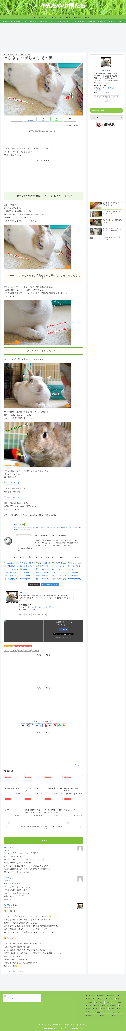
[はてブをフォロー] (29, 614)
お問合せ (84, 1025)
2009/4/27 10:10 (9, 880)
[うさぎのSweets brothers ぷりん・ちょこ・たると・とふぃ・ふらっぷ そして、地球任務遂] (59, 571)
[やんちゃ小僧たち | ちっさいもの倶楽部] (23, 538)
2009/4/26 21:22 (9, 850)
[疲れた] (37, 247)
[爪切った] (37, 322)
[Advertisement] (63, 38)
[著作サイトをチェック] (20, 614)
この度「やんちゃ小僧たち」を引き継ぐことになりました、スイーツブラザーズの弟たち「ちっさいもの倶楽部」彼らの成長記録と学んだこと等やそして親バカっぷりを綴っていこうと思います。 (56, 543)
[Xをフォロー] (23, 614)
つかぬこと (33, 609)
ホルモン (14, 650)
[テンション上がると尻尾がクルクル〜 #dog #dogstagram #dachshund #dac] (75, 571)
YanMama (8, 905)
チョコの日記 (19, 646)
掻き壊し (36, 650)
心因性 (21, 650)
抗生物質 (28, 650)
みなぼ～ (7, 847)
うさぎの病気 (9, 646)
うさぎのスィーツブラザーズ (42, 607)
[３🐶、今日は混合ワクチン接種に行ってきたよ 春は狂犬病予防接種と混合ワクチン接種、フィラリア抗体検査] (43, 571)
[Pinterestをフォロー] (42, 614)
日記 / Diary (47, 1025)
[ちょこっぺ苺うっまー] (37, 444)
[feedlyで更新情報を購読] (45, 614)
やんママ (23, 592)
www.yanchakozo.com (25, 549)
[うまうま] (11, 483)
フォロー (64, 629)
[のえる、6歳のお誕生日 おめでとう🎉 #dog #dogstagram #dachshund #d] (27, 571)
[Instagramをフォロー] (32, 614)
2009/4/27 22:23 (9, 908)
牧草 (67, 1025)
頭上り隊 (75, 1025)
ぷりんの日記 (28, 646)
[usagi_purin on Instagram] (8, 541)
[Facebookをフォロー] (26, 614)
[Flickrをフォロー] (39, 614)
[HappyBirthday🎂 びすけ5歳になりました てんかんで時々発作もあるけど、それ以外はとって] (11, 571)
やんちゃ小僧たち (13, 998)
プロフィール (58, 1025)
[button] (70, 119)
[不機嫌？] (37, 385)
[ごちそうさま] (13, 497)
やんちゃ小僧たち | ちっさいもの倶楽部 (50, 536)
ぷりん (6, 878)
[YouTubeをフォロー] (36, 614)
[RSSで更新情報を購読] (48, 614)
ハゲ (7, 650)
